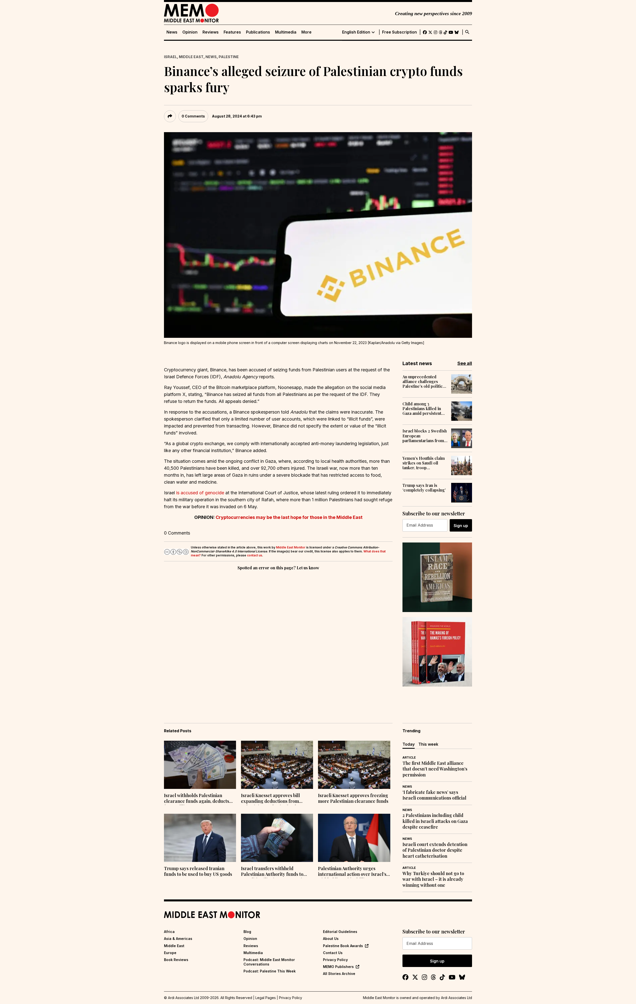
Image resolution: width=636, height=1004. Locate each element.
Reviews (210, 32)
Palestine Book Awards (343, 946)
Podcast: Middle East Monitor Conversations (269, 962)
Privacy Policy (335, 960)
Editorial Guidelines (340, 931)
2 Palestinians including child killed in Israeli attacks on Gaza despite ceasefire (435, 821)
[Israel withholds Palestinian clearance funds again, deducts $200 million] (200, 765)
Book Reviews (176, 960)
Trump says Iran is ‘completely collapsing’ (424, 487)
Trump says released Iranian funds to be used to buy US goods (198, 871)
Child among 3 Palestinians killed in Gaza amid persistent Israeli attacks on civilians (421, 408)
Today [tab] (408, 744)
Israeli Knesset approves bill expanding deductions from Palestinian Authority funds (270, 799)
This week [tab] (428, 744)
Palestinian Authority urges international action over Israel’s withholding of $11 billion (352, 872)
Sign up (461, 525)
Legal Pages (265, 998)
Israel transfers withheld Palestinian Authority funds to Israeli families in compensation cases (274, 872)
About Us (331, 938)
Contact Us (333, 953)
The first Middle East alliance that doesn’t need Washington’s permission (434, 769)
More (306, 32)
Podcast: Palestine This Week (269, 971)
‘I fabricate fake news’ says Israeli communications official (434, 795)
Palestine (229, 57)
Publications (258, 32)
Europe (170, 953)
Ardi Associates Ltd (456, 998)
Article (409, 757)
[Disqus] (278, 640)
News (171, 32)
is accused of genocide (200, 492)
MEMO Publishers (338, 967)
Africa (169, 931)
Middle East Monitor (290, 547)
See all (464, 363)
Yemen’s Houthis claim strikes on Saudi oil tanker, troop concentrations (423, 463)
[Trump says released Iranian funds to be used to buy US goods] (200, 838)
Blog (247, 931)
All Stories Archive (339, 973)
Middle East (191, 57)
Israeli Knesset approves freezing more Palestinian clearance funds (353, 798)
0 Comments (193, 116)
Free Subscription (399, 32)
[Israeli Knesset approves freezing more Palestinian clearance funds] (354, 765)
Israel (170, 57)
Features (232, 32)
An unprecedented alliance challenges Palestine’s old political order (424, 381)
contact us (254, 555)
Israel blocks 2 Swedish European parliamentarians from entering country (424, 435)
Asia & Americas (178, 938)
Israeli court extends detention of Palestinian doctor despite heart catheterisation (434, 850)
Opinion (190, 32)
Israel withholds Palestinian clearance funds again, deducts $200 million (196, 799)
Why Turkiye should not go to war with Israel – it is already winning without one (433, 879)
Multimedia (285, 32)
